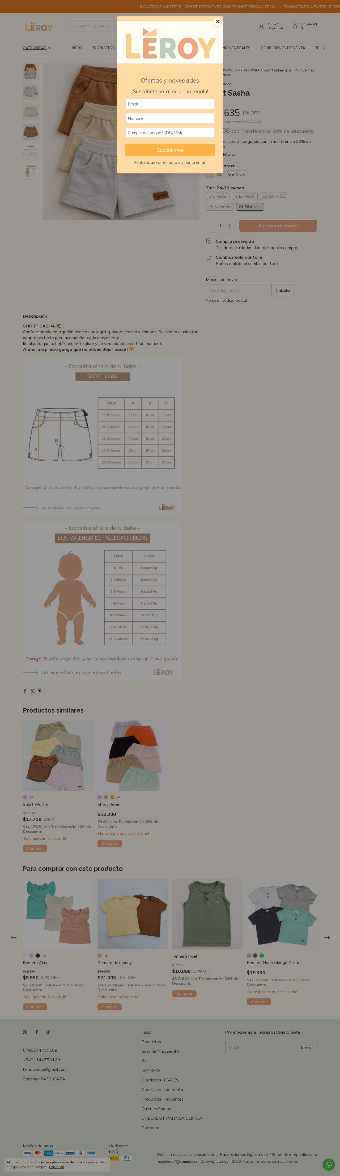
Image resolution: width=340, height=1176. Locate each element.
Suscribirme (170, 150)
